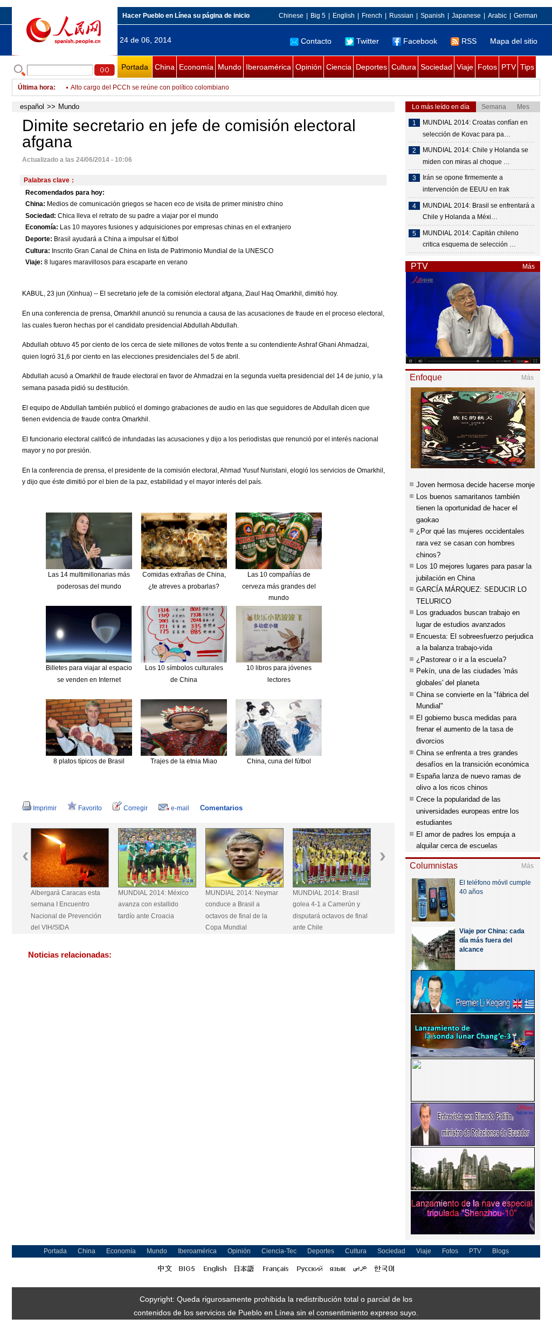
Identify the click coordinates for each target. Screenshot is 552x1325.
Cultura (403, 67)
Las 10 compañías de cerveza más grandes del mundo (279, 586)
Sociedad (436, 67)
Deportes (371, 67)
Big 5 (318, 15)
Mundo (230, 67)
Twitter (367, 41)
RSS (469, 41)
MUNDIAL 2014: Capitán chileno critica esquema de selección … (471, 239)
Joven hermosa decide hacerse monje (475, 485)
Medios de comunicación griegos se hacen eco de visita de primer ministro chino (165, 204)
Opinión (308, 67)
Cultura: (37, 251)
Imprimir (45, 808)
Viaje (465, 67)
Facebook (420, 41)
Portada (134, 67)
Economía (196, 67)
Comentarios (221, 808)
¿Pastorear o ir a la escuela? (461, 659)
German (525, 15)
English (344, 15)
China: (35, 204)
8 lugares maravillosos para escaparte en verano (116, 262)
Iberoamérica (268, 67)
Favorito (90, 808)
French (372, 15)
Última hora (35, 87)
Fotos (487, 67)
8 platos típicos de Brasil (89, 761)
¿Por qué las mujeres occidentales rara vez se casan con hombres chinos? (470, 542)
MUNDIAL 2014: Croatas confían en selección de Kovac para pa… (475, 128)
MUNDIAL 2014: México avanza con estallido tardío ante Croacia (153, 904)
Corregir (135, 808)
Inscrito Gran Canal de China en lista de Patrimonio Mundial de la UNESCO (162, 251)
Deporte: (38, 239)
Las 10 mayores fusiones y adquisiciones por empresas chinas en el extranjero (175, 227)
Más (528, 266)
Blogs (500, 1251)
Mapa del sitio (513, 41)
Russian (401, 15)
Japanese (466, 15)
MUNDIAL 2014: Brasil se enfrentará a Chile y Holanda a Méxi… (479, 211)
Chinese (291, 15)
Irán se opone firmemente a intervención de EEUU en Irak (466, 183)
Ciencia (338, 67)
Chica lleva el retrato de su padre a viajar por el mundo (138, 216)
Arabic (497, 15)
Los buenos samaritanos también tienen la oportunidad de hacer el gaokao (468, 508)
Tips (527, 67)
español (32, 107)
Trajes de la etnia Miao (183, 761)
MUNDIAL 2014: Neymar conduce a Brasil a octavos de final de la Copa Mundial (241, 910)
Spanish (432, 15)
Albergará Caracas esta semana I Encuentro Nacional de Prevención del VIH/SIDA (66, 910)
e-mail (180, 808)
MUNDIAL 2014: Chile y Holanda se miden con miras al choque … (475, 156)
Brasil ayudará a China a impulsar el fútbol (116, 239)
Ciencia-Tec (278, 1251)
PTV (508, 67)
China (165, 67)
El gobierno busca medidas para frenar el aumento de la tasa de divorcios (466, 729)
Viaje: (34, 262)
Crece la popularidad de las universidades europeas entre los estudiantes (467, 811)
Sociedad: (40, 216)
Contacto (316, 41)
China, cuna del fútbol (279, 761)
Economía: (41, 227)
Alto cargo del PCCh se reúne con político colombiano (150, 87)
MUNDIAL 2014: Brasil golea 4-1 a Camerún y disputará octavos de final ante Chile (330, 910)
